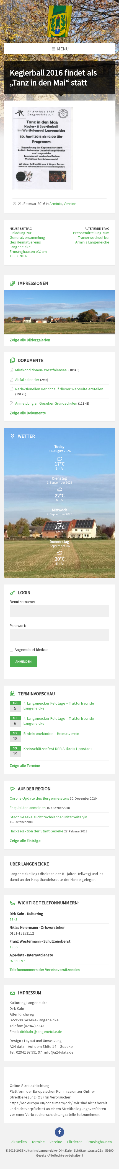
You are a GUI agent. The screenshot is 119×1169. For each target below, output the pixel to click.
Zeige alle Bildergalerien (30, 339)
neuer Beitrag (21, 228)
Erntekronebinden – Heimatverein (51, 733)
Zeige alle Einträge (25, 840)
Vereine (70, 203)
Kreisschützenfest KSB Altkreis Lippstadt (58, 748)
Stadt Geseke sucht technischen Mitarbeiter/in (48, 816)
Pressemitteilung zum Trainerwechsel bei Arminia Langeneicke (91, 237)
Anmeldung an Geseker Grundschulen (46, 403)
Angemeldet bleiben (31, 649)
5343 (13, 919)
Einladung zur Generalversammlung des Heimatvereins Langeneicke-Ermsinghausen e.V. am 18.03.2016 (28, 244)
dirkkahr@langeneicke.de (41, 1031)
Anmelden (23, 661)
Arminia (56, 203)
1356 (13, 947)
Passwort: (18, 625)
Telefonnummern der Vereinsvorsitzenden (45, 969)
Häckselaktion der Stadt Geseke (36, 831)
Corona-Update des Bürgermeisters (39, 798)
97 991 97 (17, 960)
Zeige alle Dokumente (28, 412)
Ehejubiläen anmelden (28, 807)
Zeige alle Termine (25, 765)
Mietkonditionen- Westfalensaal (41, 369)
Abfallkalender (27, 379)
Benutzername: (22, 602)
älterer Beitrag (97, 228)
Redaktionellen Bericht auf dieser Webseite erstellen (59, 388)
